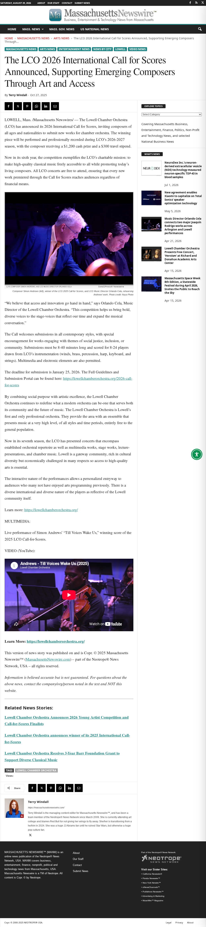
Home (9, 38)
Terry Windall (18, 95)
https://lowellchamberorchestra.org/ (51, 509)
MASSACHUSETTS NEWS (33, 38)
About (41, 2)
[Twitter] (202, 3)
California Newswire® (152, 874)
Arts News (61, 38)
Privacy (179, 922)
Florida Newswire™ (151, 878)
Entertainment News (74, 49)
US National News (94, 29)
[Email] (55, 106)
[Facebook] (190, 3)
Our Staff (53, 2)
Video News (137, 49)
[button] (199, 29)
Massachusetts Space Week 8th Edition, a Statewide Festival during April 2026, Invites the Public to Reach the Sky (182, 285)
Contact (67, 2)
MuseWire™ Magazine (153, 900)
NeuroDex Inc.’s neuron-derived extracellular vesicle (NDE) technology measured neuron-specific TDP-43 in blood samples (183, 170)
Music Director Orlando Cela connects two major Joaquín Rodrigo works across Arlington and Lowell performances (183, 226)
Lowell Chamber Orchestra (36, 770)
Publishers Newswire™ (153, 892)
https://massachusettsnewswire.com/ (46, 807)
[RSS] (196, 3)
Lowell (120, 49)
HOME (12, 29)
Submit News (82, 2)
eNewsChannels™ (151, 887)
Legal (168, 922)
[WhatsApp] (36, 106)
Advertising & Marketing (153, 896)
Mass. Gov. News (61, 29)
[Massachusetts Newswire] (103, 15)
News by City (102, 49)
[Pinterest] (27, 106)
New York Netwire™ (152, 883)
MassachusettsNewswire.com (48, 659)
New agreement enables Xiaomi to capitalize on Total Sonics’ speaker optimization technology (183, 198)
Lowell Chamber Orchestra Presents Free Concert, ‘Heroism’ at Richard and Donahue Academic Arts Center (182, 256)
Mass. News (31, 29)
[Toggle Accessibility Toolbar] (197, 454)
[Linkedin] (46, 106)
